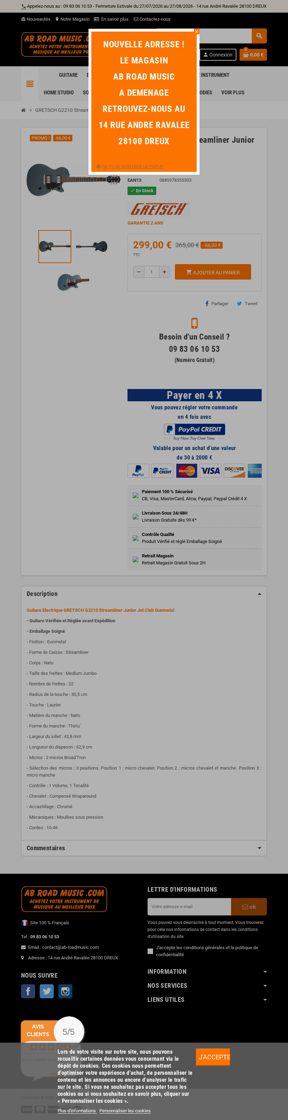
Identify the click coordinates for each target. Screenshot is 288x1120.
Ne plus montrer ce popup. (133, 166)
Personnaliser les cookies (125, 1110)
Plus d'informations (77, 1110)
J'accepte (214, 1057)
